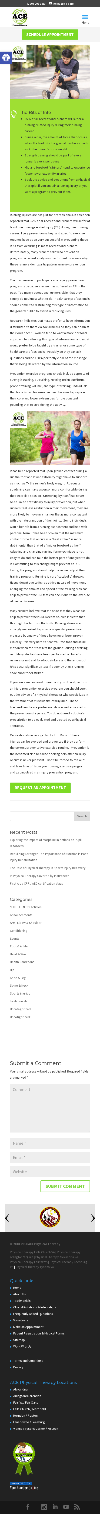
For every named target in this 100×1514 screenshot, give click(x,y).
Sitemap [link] (19, 1340)
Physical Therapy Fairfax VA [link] (29, 1262)
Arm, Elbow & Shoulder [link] (26, 923)
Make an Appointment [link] (28, 1327)
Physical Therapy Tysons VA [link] (35, 1267)
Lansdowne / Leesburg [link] (29, 1422)
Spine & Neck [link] (19, 985)
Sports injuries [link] (20, 993)
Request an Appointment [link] (40, 787)
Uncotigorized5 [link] (20, 1017)
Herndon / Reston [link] (25, 1415)
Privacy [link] (18, 1367)
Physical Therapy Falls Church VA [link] (32, 1252)
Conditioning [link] (18, 930)
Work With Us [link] (22, 1346)
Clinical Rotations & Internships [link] (34, 1307)
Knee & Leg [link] (18, 978)
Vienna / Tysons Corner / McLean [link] (35, 1428)
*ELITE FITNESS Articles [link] (26, 907)
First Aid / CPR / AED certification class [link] (36, 883)
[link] (6, 58)
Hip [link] (12, 970)
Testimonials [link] (18, 1001)
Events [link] (15, 938)
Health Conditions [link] (22, 962)
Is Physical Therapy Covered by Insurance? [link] (39, 876)
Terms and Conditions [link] (28, 1361)
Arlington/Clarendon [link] (27, 1396)
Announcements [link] (21, 915)
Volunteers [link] (20, 1320)
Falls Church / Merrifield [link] (29, 1409)
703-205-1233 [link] (38, 3)
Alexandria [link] (20, 1389)
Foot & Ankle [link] (19, 946)
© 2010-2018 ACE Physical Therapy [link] (35, 1244)
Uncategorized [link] (20, 1009)
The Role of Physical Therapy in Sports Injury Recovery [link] (48, 868)
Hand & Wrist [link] (19, 954)
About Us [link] (19, 1294)
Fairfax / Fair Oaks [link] (25, 1402)
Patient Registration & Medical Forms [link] (39, 1333)
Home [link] (17, 1287)
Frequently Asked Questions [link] (33, 1314)
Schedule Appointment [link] (50, 34)
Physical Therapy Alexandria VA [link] (56, 1257)
